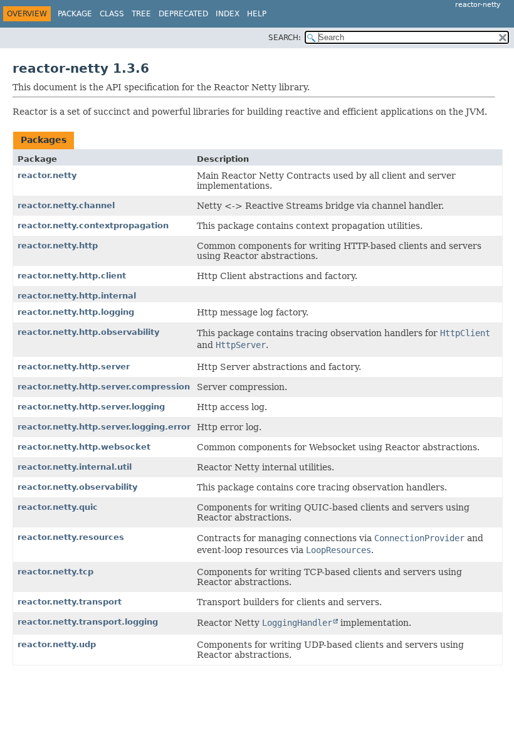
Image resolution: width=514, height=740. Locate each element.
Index (227, 13)
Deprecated (183, 13)
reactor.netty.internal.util (75, 467)
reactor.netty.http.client (72, 275)
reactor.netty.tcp (55, 571)
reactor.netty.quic (58, 507)
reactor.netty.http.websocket (84, 447)
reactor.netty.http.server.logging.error (104, 426)
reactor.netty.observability (77, 487)
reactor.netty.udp (57, 644)
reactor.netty (47, 175)
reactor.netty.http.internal (77, 295)
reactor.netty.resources (71, 537)
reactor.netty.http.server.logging (91, 406)
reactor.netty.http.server (74, 366)
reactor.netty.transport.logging (88, 621)
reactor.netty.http (58, 245)
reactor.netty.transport (70, 601)
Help (256, 13)
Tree (141, 13)
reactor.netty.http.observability (88, 332)
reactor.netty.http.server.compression (104, 386)
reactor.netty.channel (66, 205)
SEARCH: (284, 37)
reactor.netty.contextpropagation (93, 225)
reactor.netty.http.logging (76, 312)
